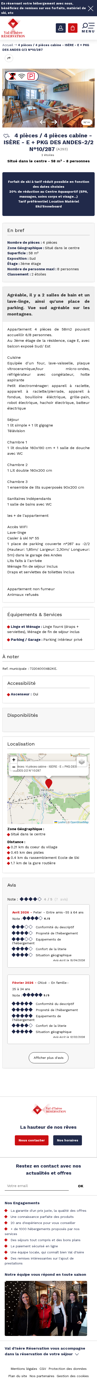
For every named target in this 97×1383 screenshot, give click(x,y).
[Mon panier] (72, 28)
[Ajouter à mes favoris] (5, 136)
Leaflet (61, 822)
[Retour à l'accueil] (13, 28)
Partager (9, 58)
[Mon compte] (61, 28)
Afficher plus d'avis (49, 1058)
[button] (48, 784)
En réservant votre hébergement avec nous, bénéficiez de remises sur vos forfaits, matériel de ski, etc (43, 8)
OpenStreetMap (79, 822)
